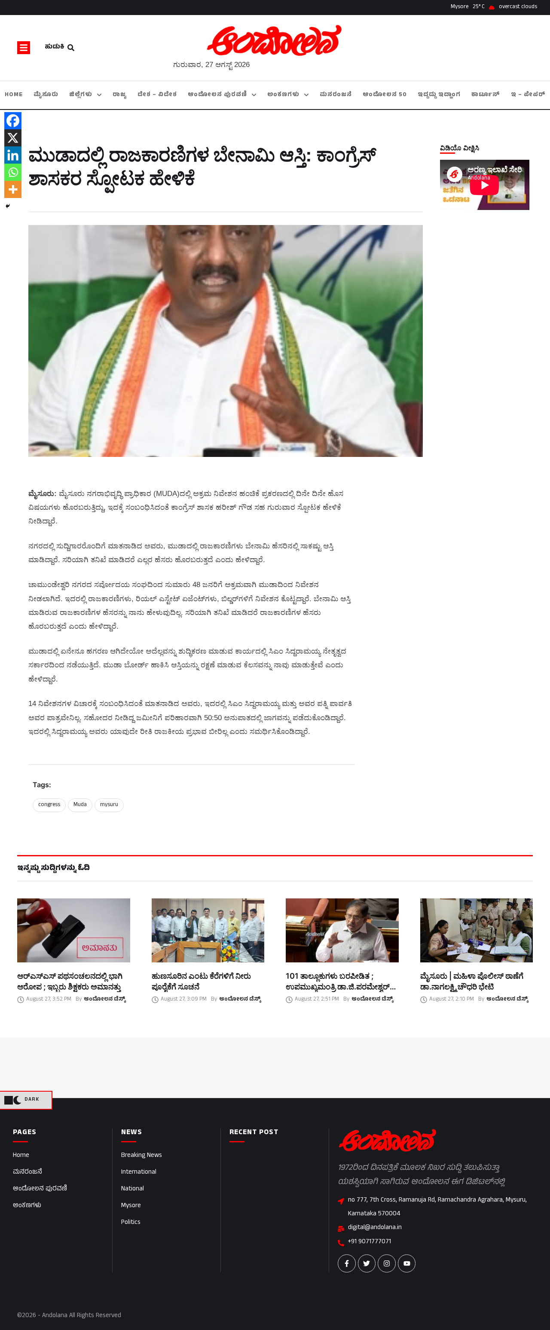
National (132, 1189)
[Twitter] (367, 1263)
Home (21, 1155)
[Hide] (7, 206)
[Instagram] (387, 1263)
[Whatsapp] (12, 172)
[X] (12, 137)
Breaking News (141, 1155)
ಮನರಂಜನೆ (27, 1172)
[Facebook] (12, 120)
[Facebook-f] (347, 1263)
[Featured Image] (73, 930)
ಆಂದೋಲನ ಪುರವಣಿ (40, 1189)
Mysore (131, 1206)
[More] (12, 189)
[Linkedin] (12, 155)
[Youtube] (407, 1263)
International (138, 1172)
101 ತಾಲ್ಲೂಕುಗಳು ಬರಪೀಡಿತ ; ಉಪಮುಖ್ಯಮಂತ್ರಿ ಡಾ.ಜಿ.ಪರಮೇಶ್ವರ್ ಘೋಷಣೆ (338, 986)
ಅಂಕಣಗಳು (27, 1206)
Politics (131, 1222)
